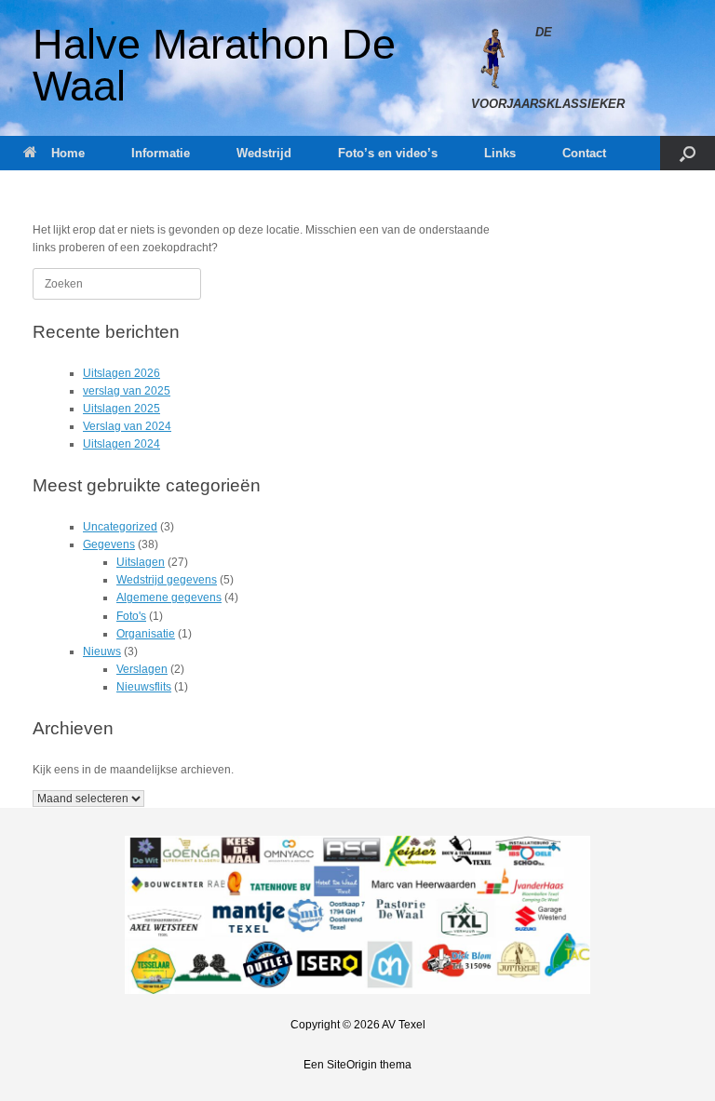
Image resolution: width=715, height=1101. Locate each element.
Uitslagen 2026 (121, 373)
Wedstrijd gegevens (166, 579)
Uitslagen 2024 (121, 443)
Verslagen (142, 669)
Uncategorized (120, 526)
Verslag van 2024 (127, 426)
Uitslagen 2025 (121, 408)
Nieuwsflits (143, 686)
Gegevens (109, 544)
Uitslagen (140, 562)
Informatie (160, 153)
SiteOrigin (352, 1064)
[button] (687, 153)
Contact (584, 153)
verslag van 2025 (126, 390)
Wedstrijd (263, 153)
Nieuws (102, 651)
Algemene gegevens (169, 597)
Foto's (131, 616)
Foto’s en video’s (388, 153)
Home (68, 153)
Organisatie (145, 633)
